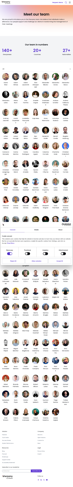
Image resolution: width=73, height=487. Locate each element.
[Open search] (66, 2)
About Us (40, 434)
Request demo (57, 2)
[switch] (27, 253)
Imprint (39, 454)
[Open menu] (70, 2)
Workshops (5, 457)
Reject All (13, 261)
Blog (3, 451)
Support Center (6, 459)
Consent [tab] (12, 229)
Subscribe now (36, 471)
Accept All (60, 261)
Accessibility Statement (8, 462)
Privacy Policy (41, 451)
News (39, 443)
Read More (10, 243)
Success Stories (6, 440)
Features (4, 434)
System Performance (7, 443)
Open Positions (41, 437)
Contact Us (41, 440)
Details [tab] (36, 229)
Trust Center (5, 437)
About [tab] (60, 229)
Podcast (4, 454)
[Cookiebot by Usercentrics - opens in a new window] (63, 224)
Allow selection (36, 261)
